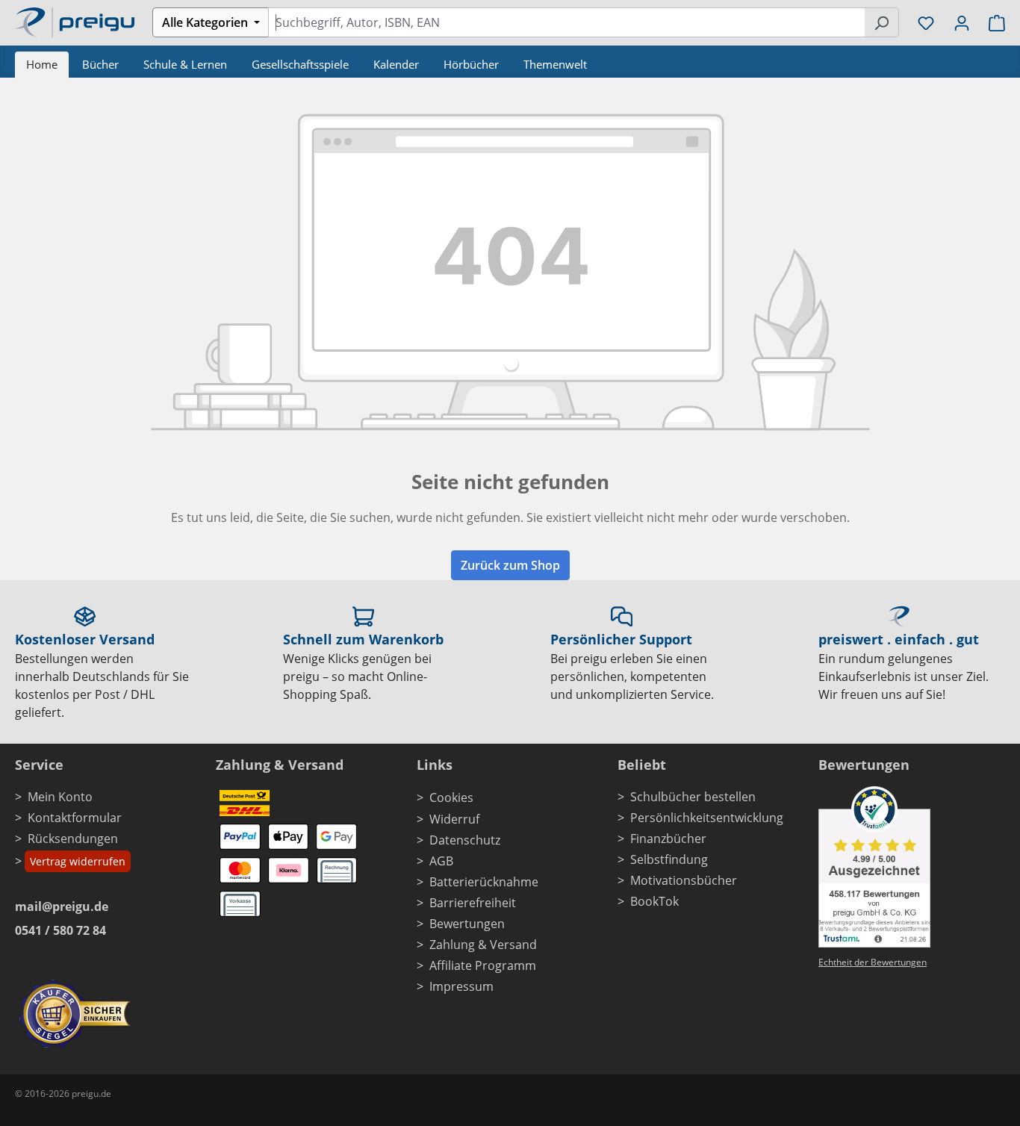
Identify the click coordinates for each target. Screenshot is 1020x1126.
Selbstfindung (669, 859)
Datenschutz (464, 840)
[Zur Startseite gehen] (74, 21)
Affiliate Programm (482, 965)
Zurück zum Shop (510, 565)
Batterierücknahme (483, 882)
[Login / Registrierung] (962, 22)
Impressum (461, 986)
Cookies (451, 797)
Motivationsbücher (683, 880)
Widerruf (454, 819)
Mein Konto (60, 796)
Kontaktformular (75, 817)
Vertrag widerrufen (77, 861)
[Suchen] (881, 22)
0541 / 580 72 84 (60, 930)
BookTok (654, 901)
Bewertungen (467, 923)
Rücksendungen (73, 838)
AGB (441, 861)
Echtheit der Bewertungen (872, 962)
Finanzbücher (668, 838)
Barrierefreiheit (472, 903)
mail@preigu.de (61, 906)
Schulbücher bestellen (693, 796)
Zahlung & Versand (483, 944)
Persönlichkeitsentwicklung (706, 817)
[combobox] (566, 22)
